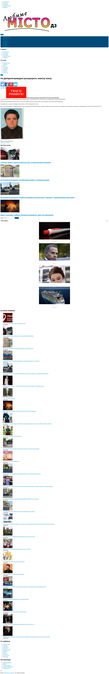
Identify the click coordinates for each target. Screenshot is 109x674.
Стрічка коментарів (8, 666)
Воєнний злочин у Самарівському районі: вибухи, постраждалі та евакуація (21, 474)
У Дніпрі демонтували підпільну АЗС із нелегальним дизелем (26, 162)
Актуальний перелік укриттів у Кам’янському (14, 323)
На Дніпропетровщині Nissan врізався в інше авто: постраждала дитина (21, 448)
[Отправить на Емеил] (15, 86)
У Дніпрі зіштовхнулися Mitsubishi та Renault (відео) (16, 599)
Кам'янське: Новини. (9, 672)
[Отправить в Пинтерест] (11, 86)
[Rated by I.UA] (3, 671)
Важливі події (6, 37)
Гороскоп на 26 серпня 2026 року (11, 461)
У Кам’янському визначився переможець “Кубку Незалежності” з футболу (21, 361)
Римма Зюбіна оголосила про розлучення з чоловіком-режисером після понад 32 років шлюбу (26, 637)
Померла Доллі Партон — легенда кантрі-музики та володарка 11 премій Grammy (23, 386)
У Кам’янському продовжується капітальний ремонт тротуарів (18, 511)
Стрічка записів (7, 665)
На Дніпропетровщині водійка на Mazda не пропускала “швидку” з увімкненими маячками (37, 197)
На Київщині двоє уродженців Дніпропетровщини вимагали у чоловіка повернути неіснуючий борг (28, 486)
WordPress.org (6, 668)
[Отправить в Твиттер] (3, 86)
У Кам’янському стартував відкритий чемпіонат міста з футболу (19, 536)
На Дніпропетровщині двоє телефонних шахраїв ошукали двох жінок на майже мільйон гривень (27, 423)
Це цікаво (5, 41)
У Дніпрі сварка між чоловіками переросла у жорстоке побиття (18, 624)
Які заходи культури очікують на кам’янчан (14, 561)
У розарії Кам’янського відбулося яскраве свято (14, 611)
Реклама (5, 44)
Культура (5, 3)
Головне (5, 38)
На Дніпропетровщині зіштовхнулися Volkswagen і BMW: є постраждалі (21, 499)
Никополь (3, 142)
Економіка (5, 4)
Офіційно (5, 7)
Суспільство (6, 1)
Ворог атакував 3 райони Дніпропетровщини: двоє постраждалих (27, 215)
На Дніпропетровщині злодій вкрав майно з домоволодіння (25, 180)
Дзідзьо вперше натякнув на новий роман (13, 574)
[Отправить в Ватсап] (1, 88)
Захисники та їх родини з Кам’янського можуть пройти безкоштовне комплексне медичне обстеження (28, 524)
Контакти (5, 46)
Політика (5, 42)
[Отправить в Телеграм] (5, 88)
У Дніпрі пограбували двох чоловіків (12, 436)
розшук (8, 142)
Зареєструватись (7, 662)
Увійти (4, 664)
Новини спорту (7, 6)
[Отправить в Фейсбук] (7, 86)
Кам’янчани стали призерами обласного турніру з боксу (17, 549)
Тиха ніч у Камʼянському (9, 398)
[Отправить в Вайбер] (3, 88)
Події (4, 39)
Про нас (5, 45)
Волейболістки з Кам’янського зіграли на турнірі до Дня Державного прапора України (24, 586)
